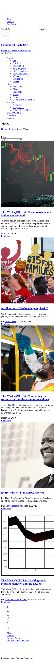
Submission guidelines (23, 110)
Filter (3, 137)
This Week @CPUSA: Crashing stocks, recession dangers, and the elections (24, 582)
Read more (6, 236)
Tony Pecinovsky (13, 506)
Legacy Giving (14, 112)
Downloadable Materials (24, 99)
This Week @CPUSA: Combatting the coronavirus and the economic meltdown (25, 398)
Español (10, 118)
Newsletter (12, 115)
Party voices (18, 107)
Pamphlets (17, 97)
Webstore (17, 76)
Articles (10, 102)
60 (8, 622)
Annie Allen (10, 321)
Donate (10, 21)
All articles (17, 105)
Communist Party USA (16, 599)
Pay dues (17, 63)
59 (8, 620)
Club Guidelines (20, 71)
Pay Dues (11, 24)
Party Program (19, 68)
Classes (16, 89)
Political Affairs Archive (18, 640)
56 (8, 612)
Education (17, 86)
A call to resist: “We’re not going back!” (24, 308)
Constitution (18, 66)
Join (9, 19)
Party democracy (20, 73)
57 (8, 615)
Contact (10, 635)
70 (8, 628)
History (16, 94)
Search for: (6, 29)
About (10, 58)
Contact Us (18, 79)
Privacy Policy (13, 638)
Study (9, 84)
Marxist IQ (18, 92)
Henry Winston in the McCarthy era (22, 492)
